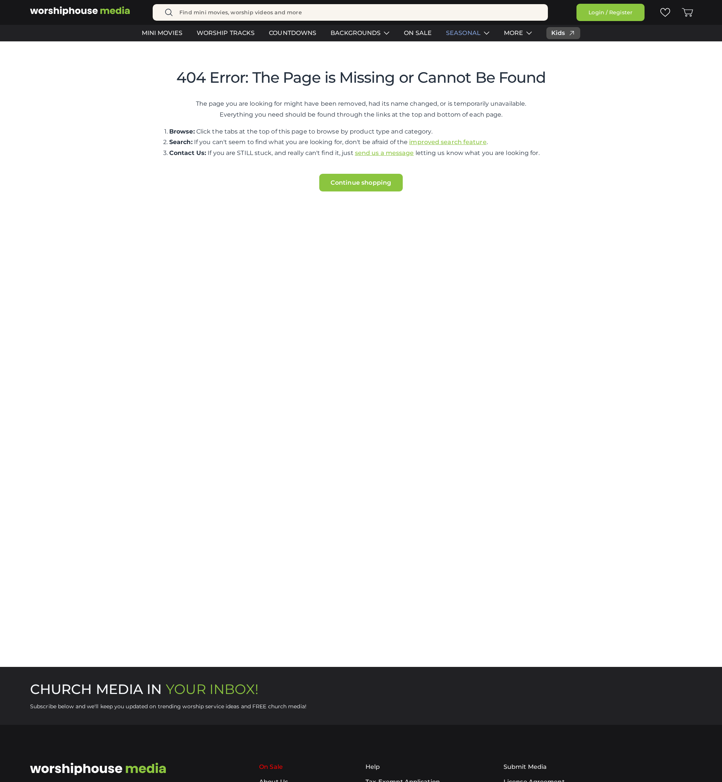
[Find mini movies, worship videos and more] (168, 12)
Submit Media (525, 766)
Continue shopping (361, 182)
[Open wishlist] (665, 12)
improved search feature (447, 142)
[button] (687, 12)
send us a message (384, 152)
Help (373, 766)
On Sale (271, 766)
